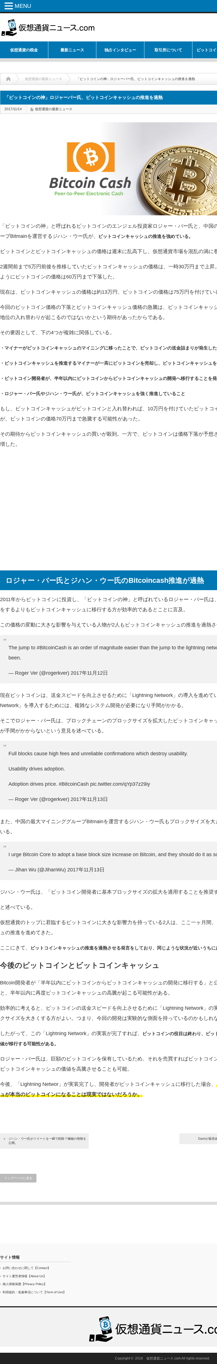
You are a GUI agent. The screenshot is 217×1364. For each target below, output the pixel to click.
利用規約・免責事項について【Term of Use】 (34, 1292)
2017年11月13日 (89, 799)
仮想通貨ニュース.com (163, 1358)
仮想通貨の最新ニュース (43, 79)
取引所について (168, 50)
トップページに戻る (18, 1178)
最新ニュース (72, 50)
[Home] (12, 79)
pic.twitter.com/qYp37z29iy (120, 784)
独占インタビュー (120, 50)
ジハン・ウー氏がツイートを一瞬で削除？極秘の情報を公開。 (47, 1140)
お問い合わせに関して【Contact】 (27, 1268)
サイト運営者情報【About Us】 (24, 1276)
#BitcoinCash (52, 647)
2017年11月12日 (89, 673)
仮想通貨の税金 (24, 50)
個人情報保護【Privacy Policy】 (25, 1284)
